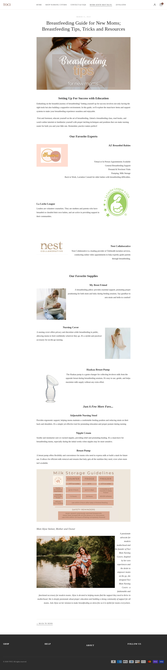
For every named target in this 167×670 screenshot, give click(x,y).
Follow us (134, 644)
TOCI (7, 4)
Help (48, 644)
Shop (6, 644)
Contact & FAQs (78, 5)
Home (39, 5)
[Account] (155, 5)
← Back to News (45, 623)
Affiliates (121, 5)
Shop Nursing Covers (56, 5)
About (90, 645)
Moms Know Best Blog (101, 5)
